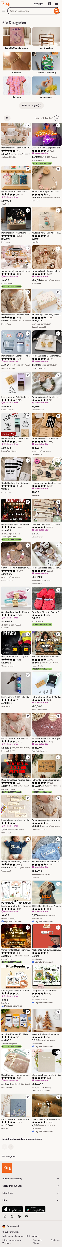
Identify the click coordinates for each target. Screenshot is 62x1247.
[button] (10, 1226)
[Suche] (56, 10)
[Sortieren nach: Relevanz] (56, 118)
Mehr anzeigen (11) (31, 105)
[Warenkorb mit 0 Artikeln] (56, 3)
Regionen (55, 1240)
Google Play (35, 1209)
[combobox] (30, 10)
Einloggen (38, 3)
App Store (12, 1209)
